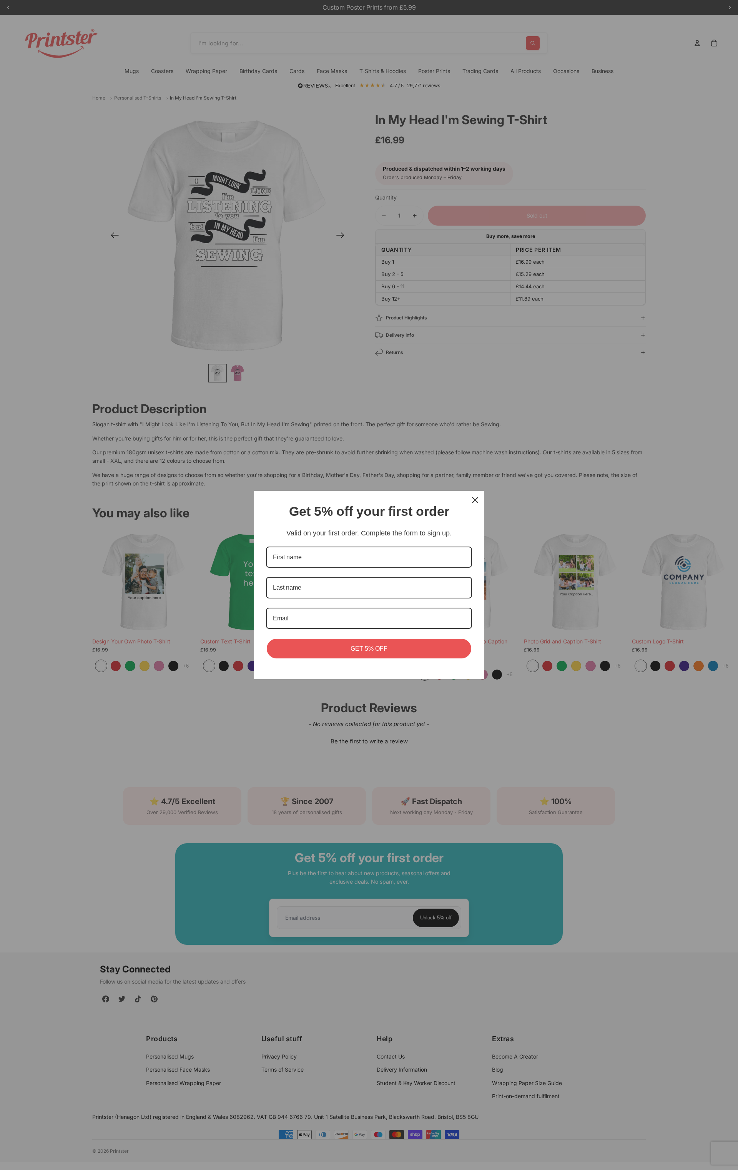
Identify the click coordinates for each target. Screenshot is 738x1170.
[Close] (475, 500)
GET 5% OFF (369, 648)
